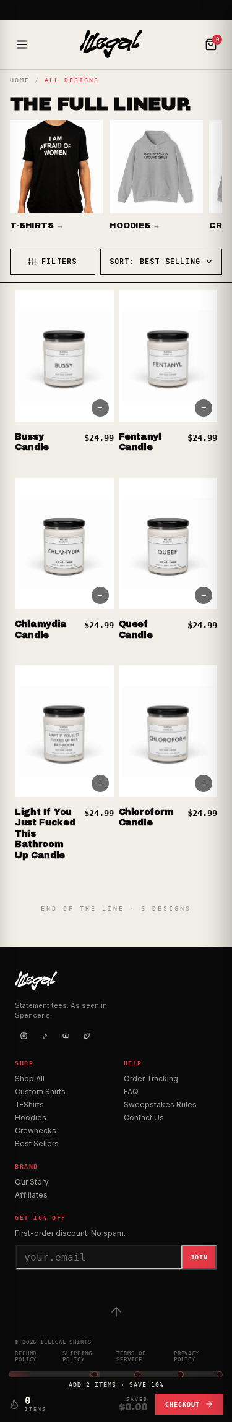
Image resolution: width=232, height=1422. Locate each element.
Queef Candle (136, 629)
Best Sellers (37, 1143)
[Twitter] (86, 1036)
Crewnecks (35, 1130)
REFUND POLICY (26, 1356)
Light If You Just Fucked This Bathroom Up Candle (45, 833)
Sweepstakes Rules (160, 1104)
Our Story (32, 1181)
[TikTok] (44, 1036)
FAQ (131, 1091)
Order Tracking (151, 1078)
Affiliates (31, 1194)
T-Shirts (29, 1104)
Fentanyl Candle (140, 442)
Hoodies (30, 1117)
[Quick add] (100, 408)
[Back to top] (116, 1312)
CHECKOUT (182, 1404)
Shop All (30, 1078)
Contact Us (144, 1117)
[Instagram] (23, 1036)
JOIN (199, 1257)
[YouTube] (65, 1036)
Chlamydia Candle (41, 629)
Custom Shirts (40, 1091)
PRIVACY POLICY (186, 1356)
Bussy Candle (32, 442)
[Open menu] (21, 44)
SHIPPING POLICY (77, 1356)
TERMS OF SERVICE (130, 1356)
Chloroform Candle (146, 817)
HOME (20, 80)
